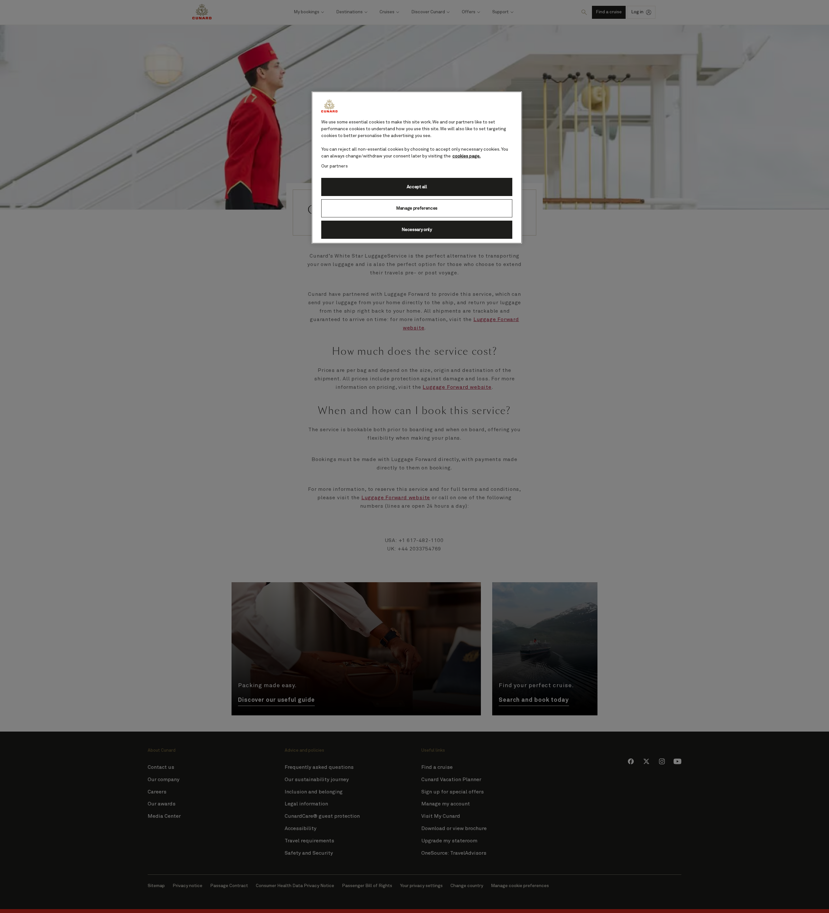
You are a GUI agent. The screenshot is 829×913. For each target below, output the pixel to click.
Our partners (334, 166)
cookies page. (466, 156)
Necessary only (417, 229)
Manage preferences (416, 208)
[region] (417, 167)
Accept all (417, 187)
